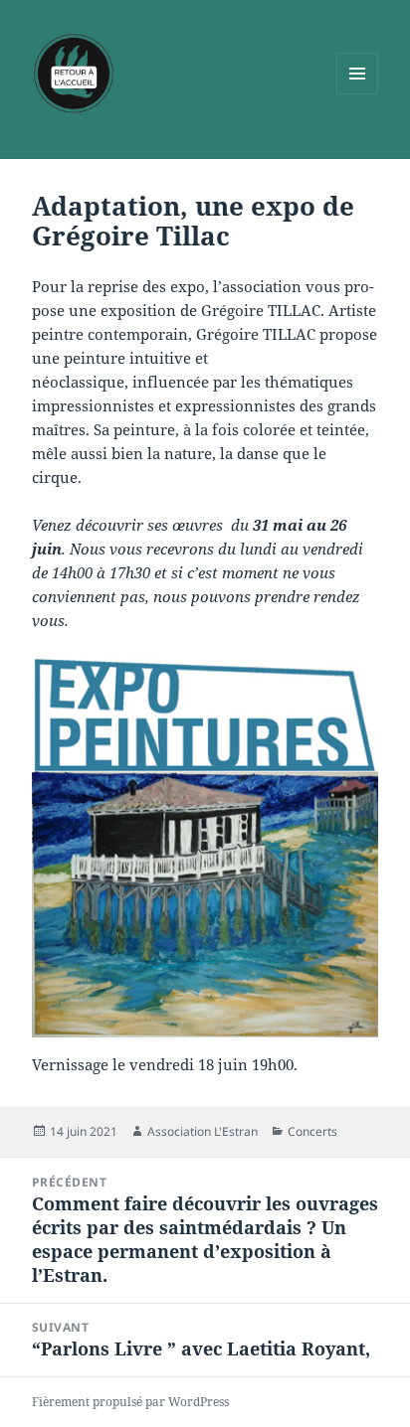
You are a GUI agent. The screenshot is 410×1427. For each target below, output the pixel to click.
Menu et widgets (357, 93)
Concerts (312, 1131)
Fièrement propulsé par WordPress (130, 1401)
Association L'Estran (202, 1131)
